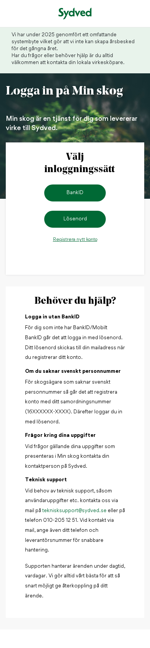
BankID (75, 192)
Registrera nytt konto (75, 239)
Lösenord (75, 219)
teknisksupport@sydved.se (74, 510)
